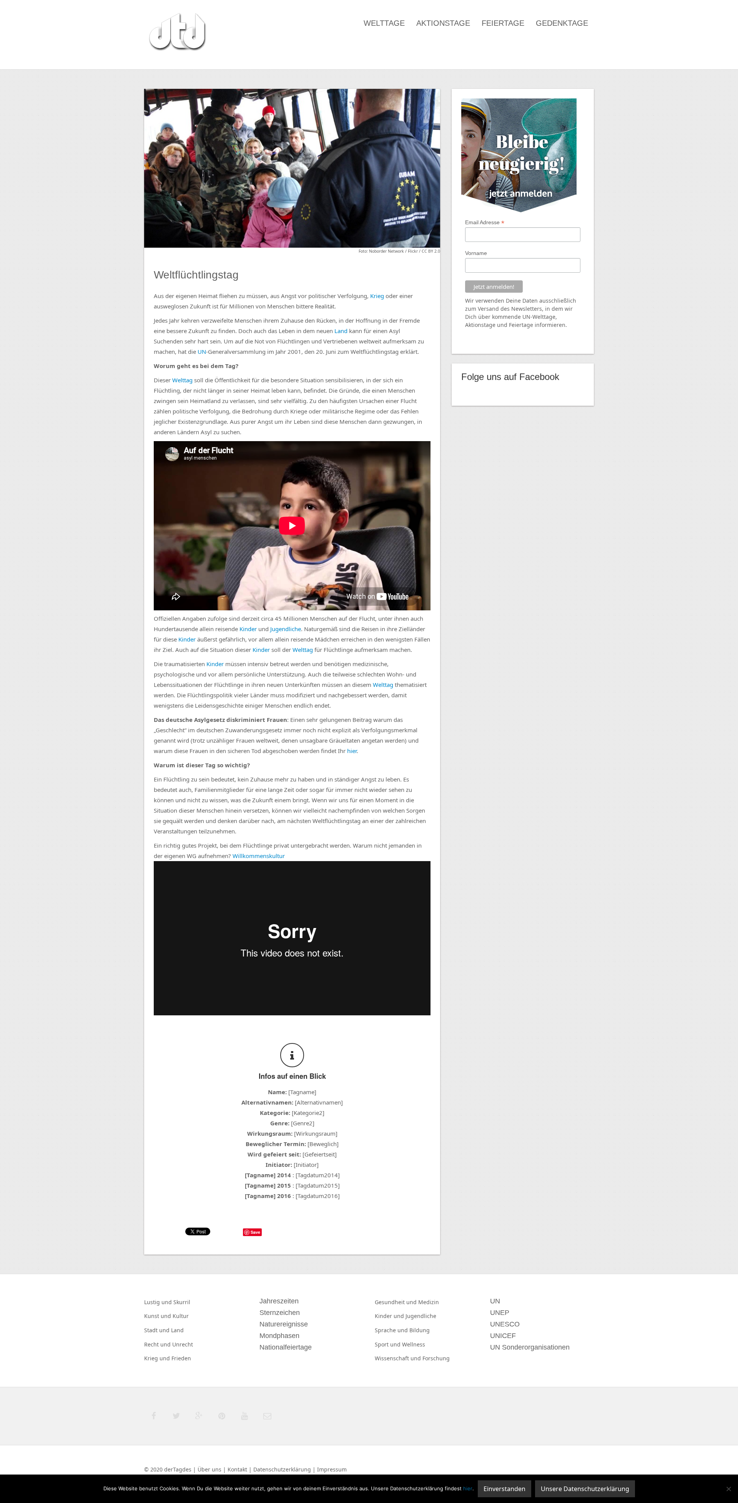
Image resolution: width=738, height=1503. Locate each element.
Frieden (181, 1358)
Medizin (428, 1302)
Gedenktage (562, 23)
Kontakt (237, 1469)
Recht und (158, 1344)
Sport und (388, 1344)
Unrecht (182, 1344)
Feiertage (503, 23)
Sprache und (392, 1330)
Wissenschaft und (398, 1358)
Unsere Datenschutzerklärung (585, 1489)
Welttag (182, 380)
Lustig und (158, 1302)
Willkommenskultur (259, 856)
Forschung (436, 1358)
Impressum (332, 1469)
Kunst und (158, 1316)
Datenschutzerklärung (282, 1469)
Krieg (377, 296)
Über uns (209, 1469)
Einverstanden (504, 1489)
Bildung (419, 1330)
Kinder (248, 629)
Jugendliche (285, 629)
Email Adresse (484, 222)
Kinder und (390, 1316)
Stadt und (157, 1330)
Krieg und (157, 1358)
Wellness (413, 1344)
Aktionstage (443, 23)
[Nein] (728, 1489)
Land (340, 331)
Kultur (181, 1316)
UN (202, 351)
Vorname (476, 253)
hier (352, 751)
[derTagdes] (176, 33)
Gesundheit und (396, 1302)
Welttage (384, 23)
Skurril (181, 1302)
